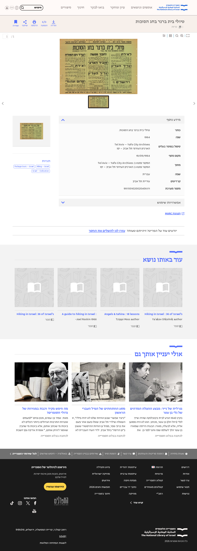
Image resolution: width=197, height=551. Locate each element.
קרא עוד (138, 502)
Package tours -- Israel (24, 166)
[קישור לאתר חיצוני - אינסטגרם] (20, 503)
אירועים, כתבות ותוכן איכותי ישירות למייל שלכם (50, 475)
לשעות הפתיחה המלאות (53, 543)
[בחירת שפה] (17, 8)
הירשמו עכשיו (55, 487)
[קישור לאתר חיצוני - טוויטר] (28, 503)
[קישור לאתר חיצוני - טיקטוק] (12, 503)
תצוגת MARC (173, 213)
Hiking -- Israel (43, 166)
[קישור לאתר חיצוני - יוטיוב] (34, 511)
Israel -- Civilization (41, 171)
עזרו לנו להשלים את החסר (107, 231)
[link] (178, 454)
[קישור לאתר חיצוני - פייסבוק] (35, 503)
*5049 (62, 536)
